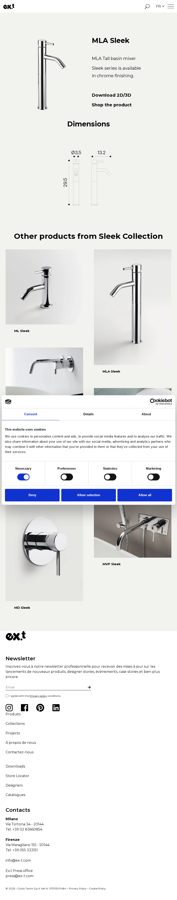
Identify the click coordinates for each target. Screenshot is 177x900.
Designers (14, 785)
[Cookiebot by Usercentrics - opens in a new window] (153, 401)
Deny (32, 495)
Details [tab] (88, 414)
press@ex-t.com (19, 876)
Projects (13, 733)
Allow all (144, 495)
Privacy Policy (78, 888)
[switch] (67, 477)
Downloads (15, 766)
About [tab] (146, 414)
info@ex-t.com (18, 860)
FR (158, 6)
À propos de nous (21, 743)
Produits (13, 714)
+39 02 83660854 (27, 829)
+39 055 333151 (25, 850)
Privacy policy (38, 695)
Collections (15, 724)
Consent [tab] (30, 414)
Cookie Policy (97, 888)
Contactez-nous (19, 752)
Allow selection (88, 495)
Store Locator (17, 776)
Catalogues (15, 795)
